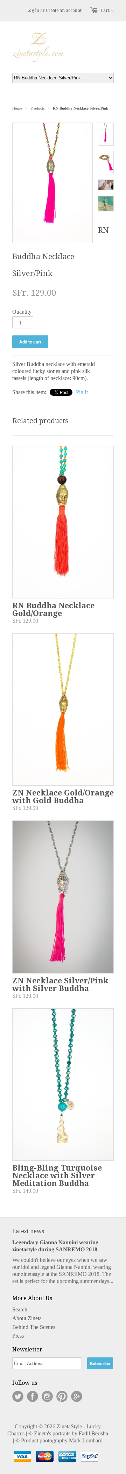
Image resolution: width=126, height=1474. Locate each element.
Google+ (76, 1396)
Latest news (28, 1231)
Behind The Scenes (33, 1327)
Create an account (64, 10)
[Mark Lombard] (57, 1457)
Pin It (82, 392)
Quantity (21, 312)
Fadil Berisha (93, 1433)
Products (37, 108)
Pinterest (62, 1396)
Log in (32, 10)
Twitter (17, 1396)
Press (18, 1336)
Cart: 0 (107, 10)
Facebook (32, 1396)
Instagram (47, 1396)
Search (19, 1309)
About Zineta (27, 1318)
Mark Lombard (86, 1440)
